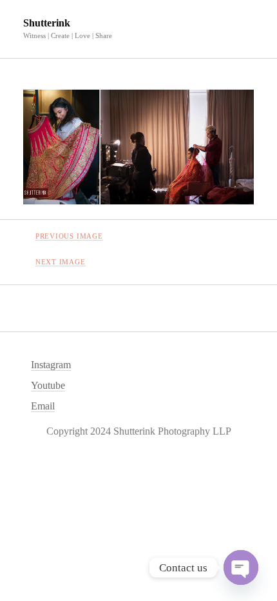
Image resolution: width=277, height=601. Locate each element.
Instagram (51, 364)
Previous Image (69, 236)
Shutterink (46, 22)
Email (43, 405)
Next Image (60, 262)
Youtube (48, 385)
